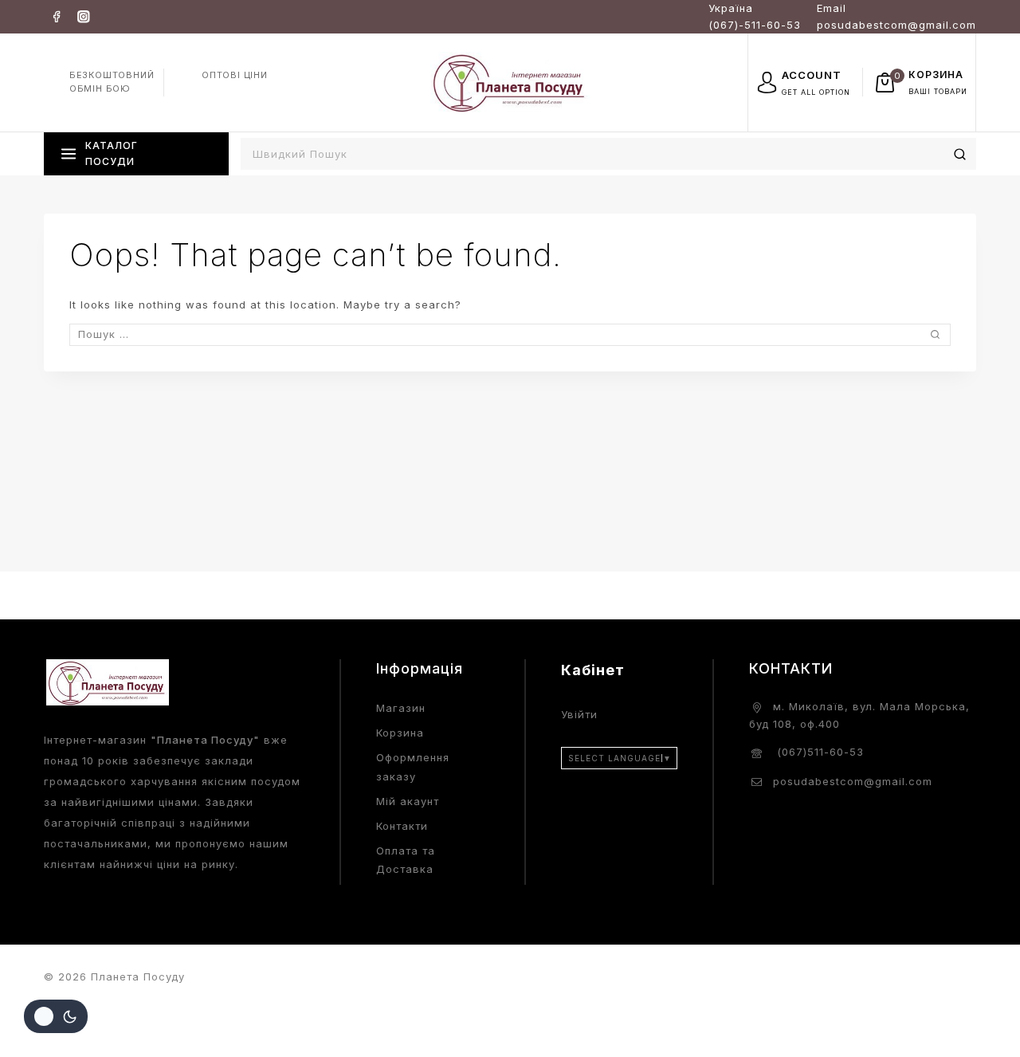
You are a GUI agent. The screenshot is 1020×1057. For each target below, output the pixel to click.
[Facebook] (56, 16)
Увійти (579, 714)
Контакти (402, 825)
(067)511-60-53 (818, 751)
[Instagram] (83, 16)
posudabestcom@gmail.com (852, 781)
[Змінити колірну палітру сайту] (56, 1016)
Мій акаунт (407, 801)
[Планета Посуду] (510, 82)
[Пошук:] (510, 334)
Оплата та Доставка (405, 859)
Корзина (400, 732)
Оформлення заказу (412, 766)
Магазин (401, 707)
